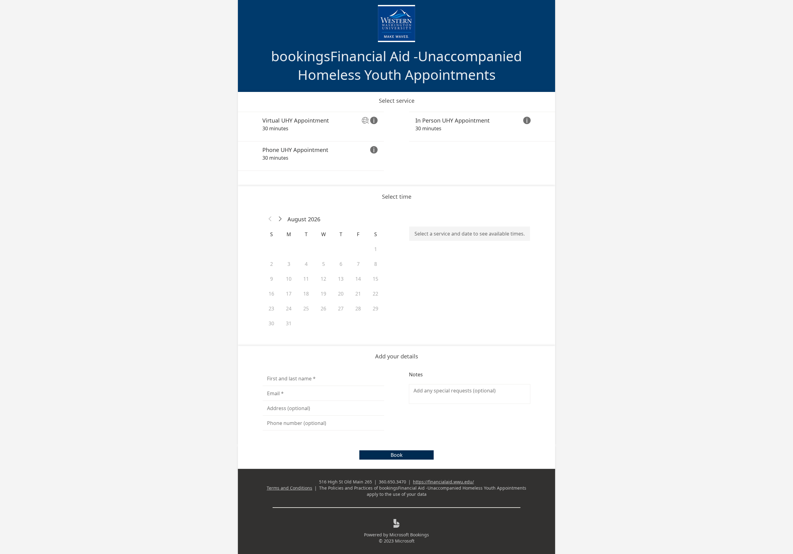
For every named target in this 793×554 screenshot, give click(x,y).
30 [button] (271, 323)
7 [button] (358, 264)
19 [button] (323, 293)
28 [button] (358, 308)
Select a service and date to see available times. (469, 233)
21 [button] (358, 293)
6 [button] (341, 264)
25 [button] (306, 308)
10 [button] (288, 278)
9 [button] (271, 278)
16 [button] (271, 293)
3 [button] (288, 264)
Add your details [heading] (396, 356)
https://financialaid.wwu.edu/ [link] (443, 482)
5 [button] (323, 264)
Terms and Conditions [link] (289, 488)
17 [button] (288, 293)
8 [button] (375, 264)
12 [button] (323, 278)
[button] (270, 219)
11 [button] (306, 278)
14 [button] (358, 278)
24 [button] (288, 308)
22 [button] (375, 293)
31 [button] (288, 323)
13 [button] (341, 278)
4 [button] (306, 264)
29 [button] (375, 308)
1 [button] (375, 249)
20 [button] (341, 293)
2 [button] (271, 264)
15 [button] (375, 278)
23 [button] (271, 308)
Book (397, 455)
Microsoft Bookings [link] (409, 535)
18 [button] (306, 293)
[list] (396, 141)
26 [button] (323, 308)
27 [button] (341, 308)
